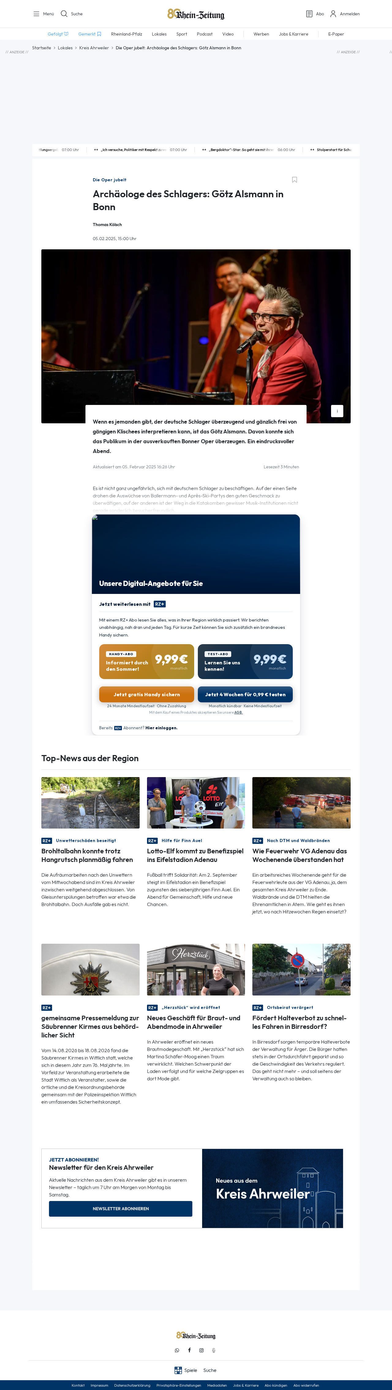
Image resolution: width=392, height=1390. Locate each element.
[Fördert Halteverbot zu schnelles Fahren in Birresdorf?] (301, 969)
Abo (320, 14)
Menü (48, 14)
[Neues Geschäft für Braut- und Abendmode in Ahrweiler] (196, 969)
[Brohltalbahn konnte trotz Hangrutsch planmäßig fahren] (90, 802)
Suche (77, 14)
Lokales (65, 48)
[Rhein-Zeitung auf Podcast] (214, 1350)
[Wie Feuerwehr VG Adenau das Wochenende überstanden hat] (301, 802)
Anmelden (350, 14)
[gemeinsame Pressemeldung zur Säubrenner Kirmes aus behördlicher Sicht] (90, 969)
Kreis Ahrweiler (94, 48)
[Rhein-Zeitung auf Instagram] (201, 1350)
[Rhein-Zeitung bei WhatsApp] (177, 1350)
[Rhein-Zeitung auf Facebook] (189, 1350)
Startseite (41, 48)
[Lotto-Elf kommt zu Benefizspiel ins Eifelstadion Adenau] (196, 802)
